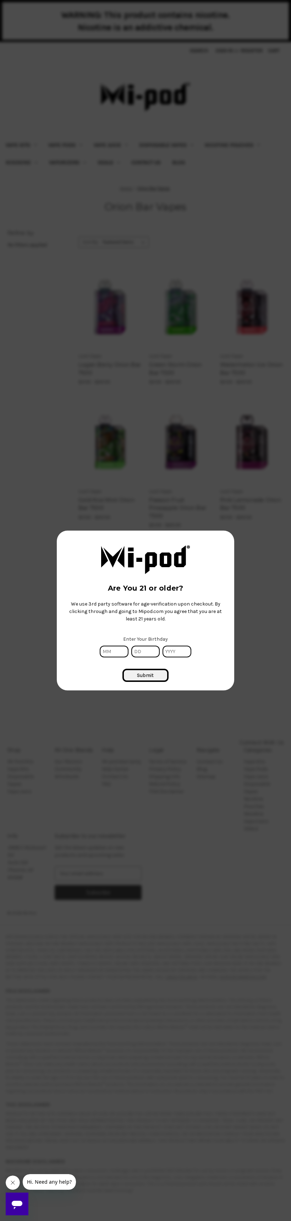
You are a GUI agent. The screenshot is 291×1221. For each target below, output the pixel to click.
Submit (145, 675)
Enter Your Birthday (145, 639)
